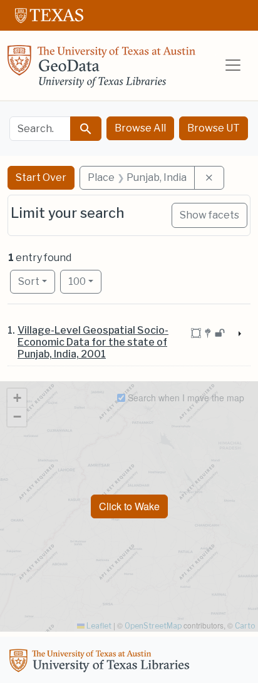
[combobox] (40, 128)
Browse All (140, 128)
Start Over (41, 177)
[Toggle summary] (238, 334)
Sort (28, 281)
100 (84, 281)
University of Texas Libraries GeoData (101, 70)
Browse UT (213, 128)
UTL (101, 662)
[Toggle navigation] (232, 65)
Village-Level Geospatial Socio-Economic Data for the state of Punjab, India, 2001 (93, 342)
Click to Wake (129, 506)
